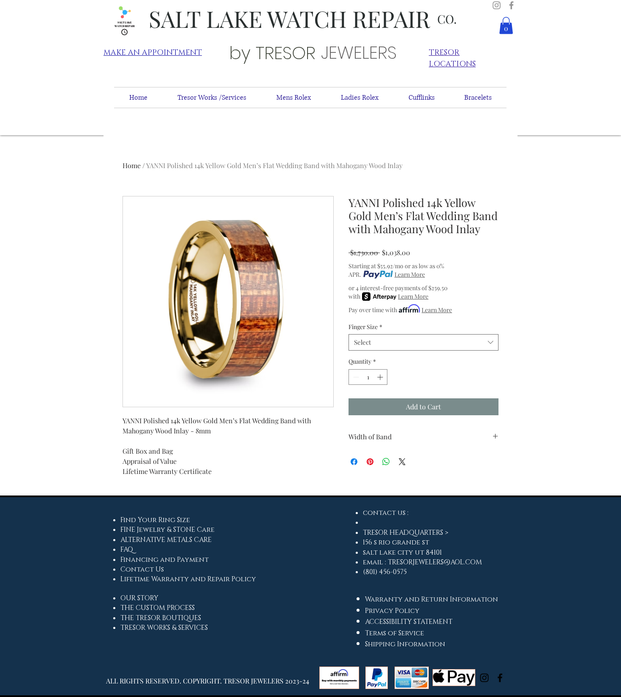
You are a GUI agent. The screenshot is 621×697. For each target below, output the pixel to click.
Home (132, 165)
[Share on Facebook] (354, 462)
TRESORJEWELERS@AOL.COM (435, 562)
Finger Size (365, 327)
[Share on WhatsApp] (386, 462)
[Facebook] (511, 5)
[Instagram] (496, 5)
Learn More (410, 274)
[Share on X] (402, 462)
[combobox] (423, 342)
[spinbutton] (368, 377)
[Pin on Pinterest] (370, 462)
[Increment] (381, 377)
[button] (506, 25)
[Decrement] (355, 377)
